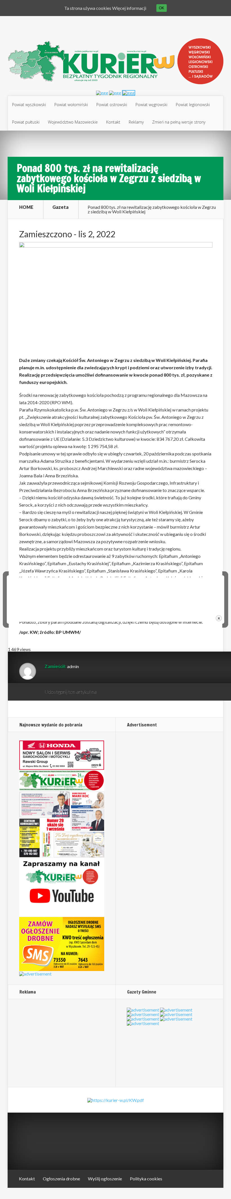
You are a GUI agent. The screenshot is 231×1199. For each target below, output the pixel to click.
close (218, 618)
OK (161, 8)
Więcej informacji (129, 8)
